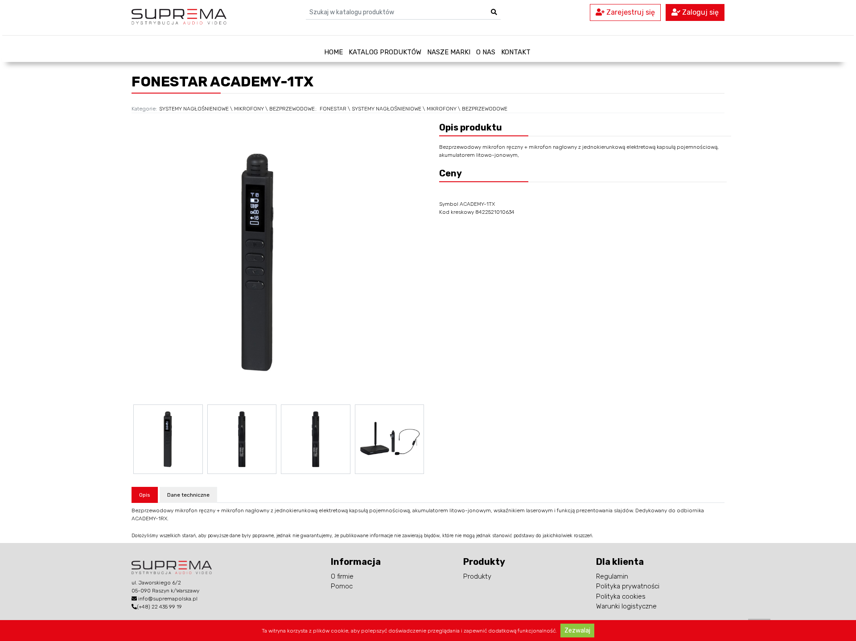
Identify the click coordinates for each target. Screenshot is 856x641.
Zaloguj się (699, 12)
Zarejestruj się (630, 12)
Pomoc (342, 586)
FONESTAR (333, 109)
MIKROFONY (249, 109)
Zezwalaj (577, 630)
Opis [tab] (144, 495)
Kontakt (516, 52)
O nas (485, 52)
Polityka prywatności (627, 586)
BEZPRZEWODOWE (292, 109)
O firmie (342, 576)
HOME (333, 52)
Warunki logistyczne (626, 606)
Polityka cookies (621, 596)
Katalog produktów (385, 52)
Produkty (477, 576)
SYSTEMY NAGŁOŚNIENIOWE (194, 109)
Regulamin (612, 576)
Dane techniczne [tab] (188, 495)
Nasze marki (448, 52)
